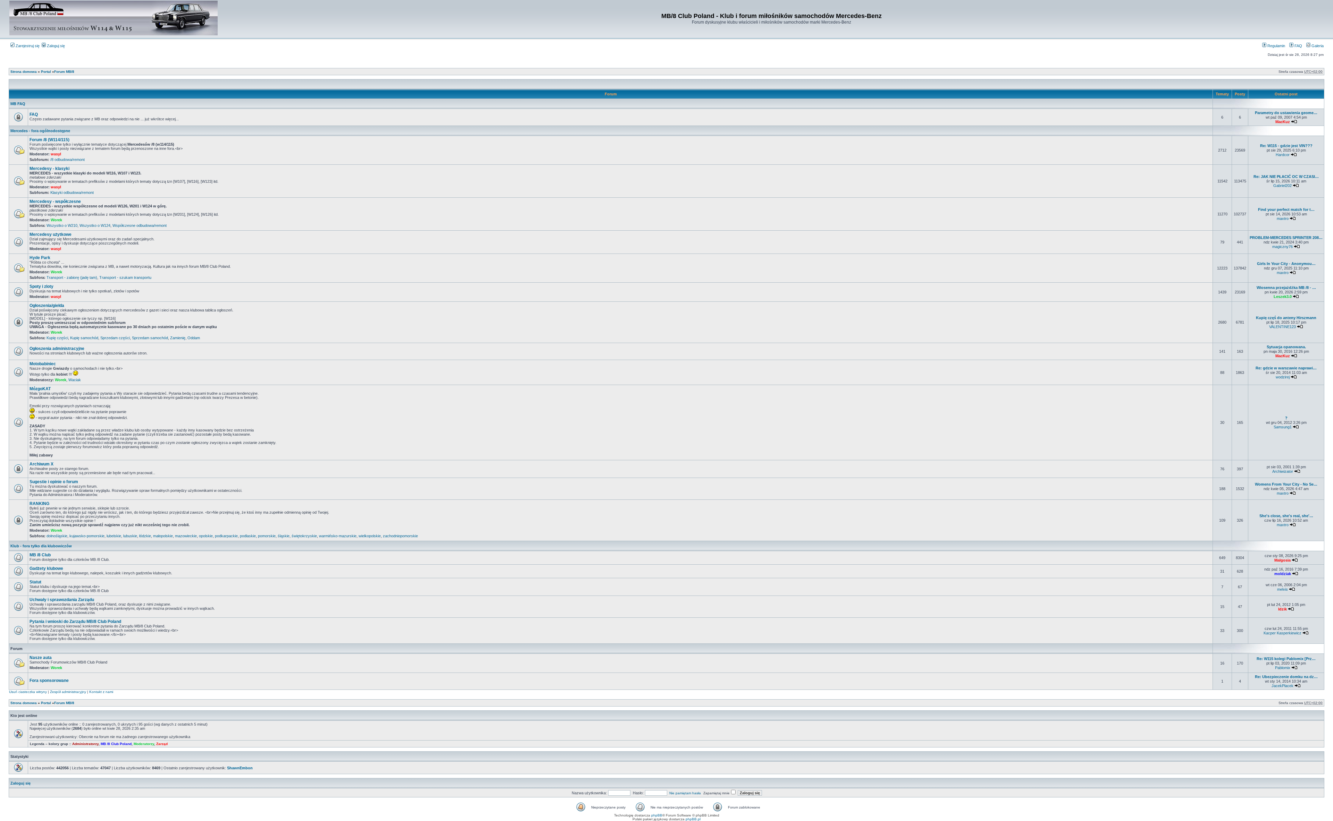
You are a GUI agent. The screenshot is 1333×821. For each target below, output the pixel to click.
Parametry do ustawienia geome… (1286, 113)
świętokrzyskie (304, 536)
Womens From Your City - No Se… (1286, 484)
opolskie (206, 536)
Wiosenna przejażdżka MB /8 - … (1286, 287)
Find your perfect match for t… (1286, 209)
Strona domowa (23, 72)
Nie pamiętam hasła (685, 793)
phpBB (656, 815)
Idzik (1282, 609)
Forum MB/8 (64, 72)
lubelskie (114, 536)
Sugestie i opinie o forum (54, 481)
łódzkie (145, 536)
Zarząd (162, 744)
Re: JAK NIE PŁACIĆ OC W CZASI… (1286, 176)
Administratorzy (85, 744)
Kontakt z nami (101, 692)
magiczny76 (1282, 247)
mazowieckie (186, 536)
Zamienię (177, 338)
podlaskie (248, 536)
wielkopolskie (370, 536)
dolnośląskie (57, 536)
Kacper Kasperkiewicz (1282, 633)
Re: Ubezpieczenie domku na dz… (1286, 677)
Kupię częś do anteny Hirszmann (1286, 318)
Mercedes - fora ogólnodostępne (40, 131)
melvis (1282, 589)
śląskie (284, 536)
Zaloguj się (55, 46)
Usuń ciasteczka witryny (28, 692)
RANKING (39, 503)
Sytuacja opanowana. (1286, 347)
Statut (35, 582)
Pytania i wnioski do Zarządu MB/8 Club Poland (75, 621)
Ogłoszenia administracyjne (57, 348)
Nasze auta (41, 657)
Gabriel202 (1282, 185)
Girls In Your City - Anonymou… (1286, 264)
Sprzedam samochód (150, 338)
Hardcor (1283, 155)
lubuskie (130, 536)
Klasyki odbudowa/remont (72, 192)
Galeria (1317, 46)
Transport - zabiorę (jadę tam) (72, 277)
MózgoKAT (40, 388)
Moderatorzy (144, 744)
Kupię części (57, 338)
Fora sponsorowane (49, 680)
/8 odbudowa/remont (67, 159)
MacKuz (1282, 122)
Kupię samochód (84, 338)
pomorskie (267, 536)
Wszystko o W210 (62, 225)
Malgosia (1282, 560)
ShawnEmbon (240, 768)
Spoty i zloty (41, 286)
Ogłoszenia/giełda (47, 305)
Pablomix (1282, 668)
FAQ (1297, 46)
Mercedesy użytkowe (51, 234)
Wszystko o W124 (94, 225)
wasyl (56, 154)
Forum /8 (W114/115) (49, 139)
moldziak (1282, 574)
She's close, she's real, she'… (1286, 516)
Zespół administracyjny (68, 692)
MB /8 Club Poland (116, 744)
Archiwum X (41, 464)
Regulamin (1275, 46)
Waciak (74, 380)
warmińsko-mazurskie (338, 536)
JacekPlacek (1282, 686)
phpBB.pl (693, 819)
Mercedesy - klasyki (49, 168)
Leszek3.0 (1283, 296)
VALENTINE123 (1282, 327)
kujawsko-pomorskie (86, 536)
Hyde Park (40, 257)
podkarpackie (226, 536)
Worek (56, 220)
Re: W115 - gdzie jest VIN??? (1286, 146)
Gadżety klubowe (46, 568)
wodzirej (1283, 377)
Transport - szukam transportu (125, 277)
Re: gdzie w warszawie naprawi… (1286, 368)
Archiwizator (1282, 471)
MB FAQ (17, 104)
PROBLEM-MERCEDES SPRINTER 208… (1286, 238)
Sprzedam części (115, 338)
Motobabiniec (43, 363)
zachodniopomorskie (400, 536)
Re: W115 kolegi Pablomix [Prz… (1286, 659)
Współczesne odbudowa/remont (139, 225)
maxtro (1283, 218)
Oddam (193, 338)
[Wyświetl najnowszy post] (1294, 122)
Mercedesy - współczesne (55, 201)
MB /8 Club (40, 555)
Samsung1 (1283, 427)
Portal (46, 72)
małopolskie (163, 536)
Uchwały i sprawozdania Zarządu (62, 599)
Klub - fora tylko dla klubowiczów (41, 546)
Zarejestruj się (27, 46)
